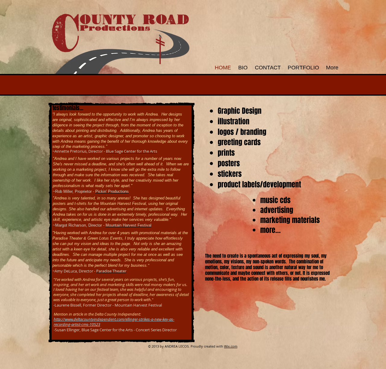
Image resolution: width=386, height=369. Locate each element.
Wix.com (230, 346)
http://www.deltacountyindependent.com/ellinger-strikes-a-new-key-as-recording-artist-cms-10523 (114, 322)
